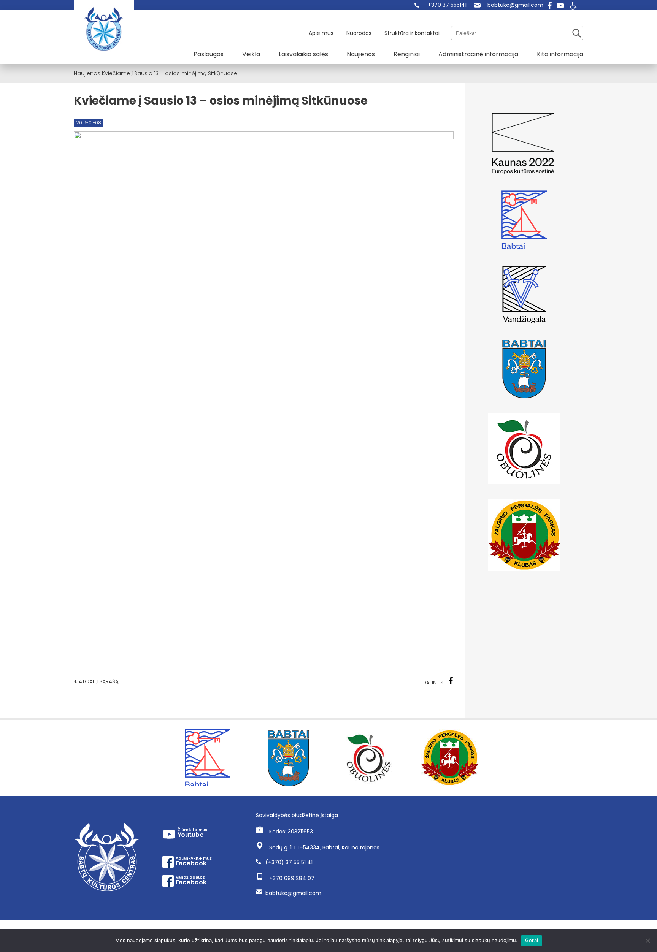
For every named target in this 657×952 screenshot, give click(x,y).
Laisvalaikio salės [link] (303, 54)
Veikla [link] (251, 54)
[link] (440, 5)
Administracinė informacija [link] (478, 54)
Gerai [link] (531, 940)
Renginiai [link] (407, 54)
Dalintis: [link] (433, 682)
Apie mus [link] (321, 33)
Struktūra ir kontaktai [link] (412, 33)
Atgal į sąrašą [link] (96, 681)
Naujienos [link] (361, 54)
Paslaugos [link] (209, 54)
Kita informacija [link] (560, 54)
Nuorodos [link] (358, 33)
